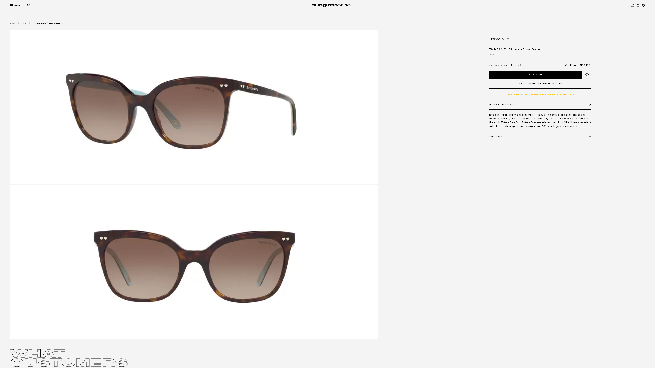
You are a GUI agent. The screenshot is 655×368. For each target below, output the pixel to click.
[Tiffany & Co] (499, 38)
